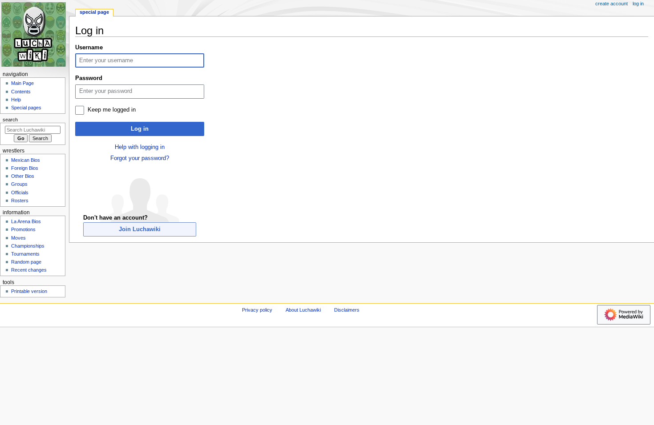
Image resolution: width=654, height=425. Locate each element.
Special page (94, 12)
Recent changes (29, 270)
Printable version (29, 291)
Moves (18, 238)
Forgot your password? (139, 158)
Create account (611, 3)
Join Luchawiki (140, 229)
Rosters (19, 200)
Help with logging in (140, 147)
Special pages (26, 107)
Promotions (23, 229)
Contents (21, 91)
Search (10, 119)
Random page (26, 262)
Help (16, 99)
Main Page (22, 83)
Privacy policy (257, 310)
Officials (19, 192)
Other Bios (22, 176)
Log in (140, 129)
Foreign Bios (24, 168)
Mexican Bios (25, 160)
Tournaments (25, 254)
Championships (27, 246)
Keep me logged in (112, 110)
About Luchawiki (303, 310)
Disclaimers (346, 310)
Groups (19, 184)
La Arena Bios (26, 221)
